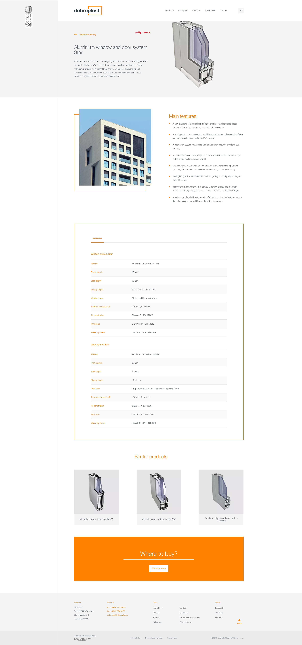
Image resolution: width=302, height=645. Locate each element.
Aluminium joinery (87, 34)
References (210, 10)
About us (196, 10)
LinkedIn (218, 617)
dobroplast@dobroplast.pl (117, 615)
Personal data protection (154, 638)
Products (169, 10)
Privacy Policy (136, 638)
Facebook (219, 608)
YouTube (218, 613)
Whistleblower (185, 622)
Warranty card (172, 638)
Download (182, 10)
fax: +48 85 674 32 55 (116, 611)
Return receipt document (190, 617)
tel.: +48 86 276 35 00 (116, 607)
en (241, 11)
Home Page (157, 608)
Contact (223, 10)
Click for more (159, 568)
